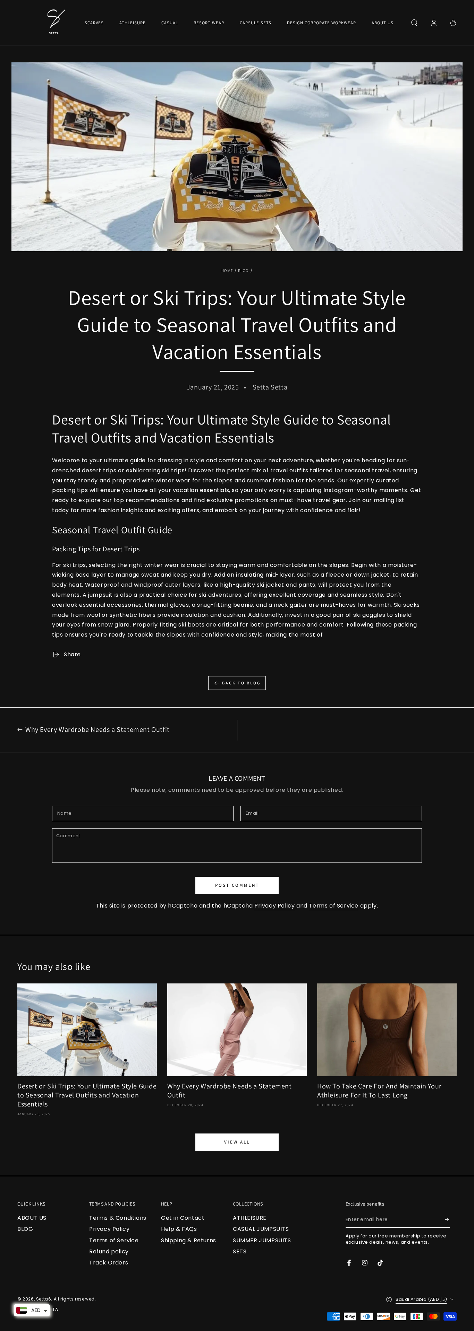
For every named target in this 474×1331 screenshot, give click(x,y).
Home (227, 270)
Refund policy (109, 1251)
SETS (239, 1251)
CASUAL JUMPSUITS (261, 1229)
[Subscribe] (447, 1219)
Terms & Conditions (117, 1218)
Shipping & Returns (188, 1240)
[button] (414, 22)
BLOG (243, 270)
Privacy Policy (274, 906)
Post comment (237, 885)
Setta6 (43, 1299)
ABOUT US (31, 1218)
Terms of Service (333, 906)
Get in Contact (182, 1218)
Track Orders (108, 1263)
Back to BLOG (241, 682)
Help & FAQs (179, 1229)
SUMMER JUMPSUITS (262, 1240)
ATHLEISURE (249, 1218)
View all (237, 1142)
